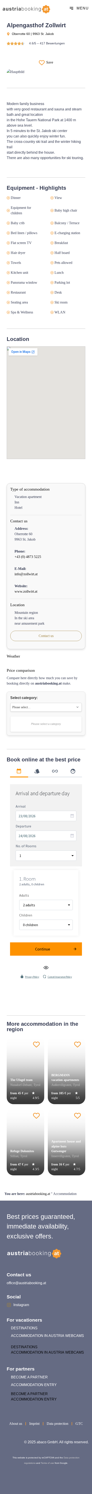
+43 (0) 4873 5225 (28, 557)
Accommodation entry (34, 1385)
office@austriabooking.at (26, 1283)
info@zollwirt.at (26, 574)
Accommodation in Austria (37, 1336)
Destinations (24, 1328)
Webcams (74, 1336)
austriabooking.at (38, 1194)
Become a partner (29, 1377)
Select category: (24, 698)
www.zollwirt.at (26, 591)
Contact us (46, 636)
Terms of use (47, 1463)
